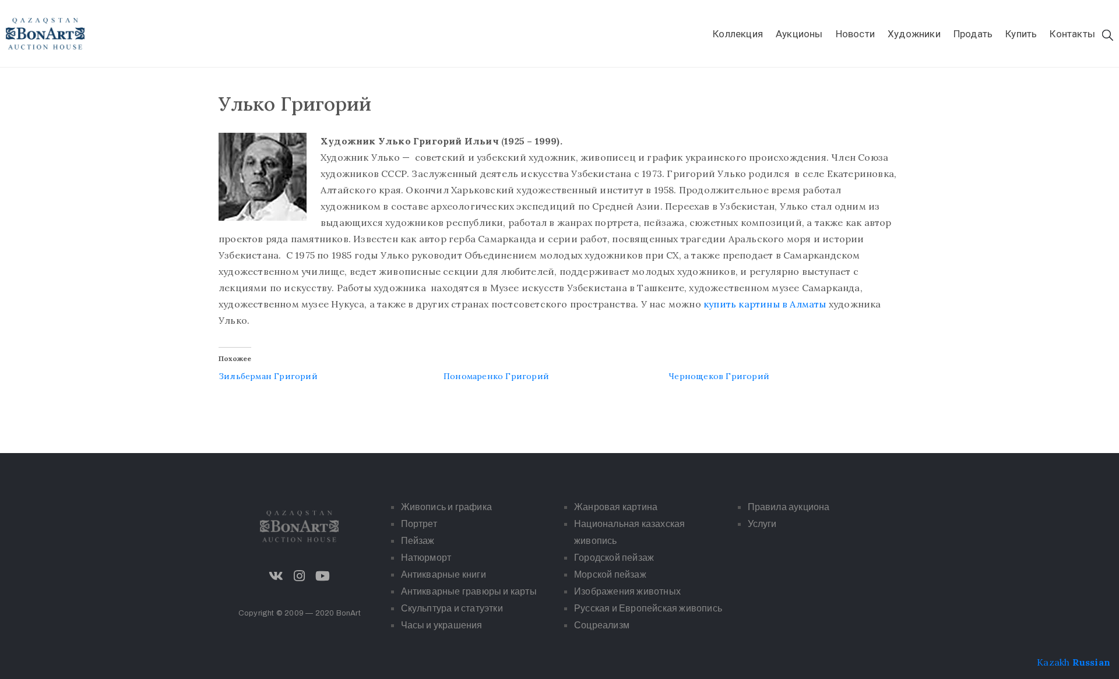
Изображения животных (627, 591)
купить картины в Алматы (764, 304)
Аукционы (799, 34)
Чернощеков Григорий (718, 376)
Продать (973, 34)
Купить (1021, 34)
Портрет (419, 524)
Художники (914, 34)
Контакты (1072, 34)
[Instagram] (299, 575)
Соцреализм (601, 625)
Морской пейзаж (610, 574)
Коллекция (738, 34)
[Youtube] (322, 575)
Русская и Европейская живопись (648, 608)
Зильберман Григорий (268, 376)
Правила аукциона (789, 507)
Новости (855, 34)
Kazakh (1053, 662)
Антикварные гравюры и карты (469, 591)
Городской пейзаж (614, 558)
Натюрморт (426, 558)
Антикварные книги (443, 574)
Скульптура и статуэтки (452, 608)
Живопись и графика (446, 507)
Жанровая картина (615, 507)
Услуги (762, 524)
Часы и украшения (442, 625)
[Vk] (276, 575)
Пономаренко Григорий (496, 376)
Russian (1091, 662)
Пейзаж (418, 541)
